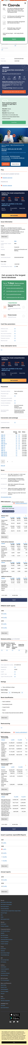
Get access (14, 215)
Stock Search (3, 924)
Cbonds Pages (4, 912)
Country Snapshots (5, 969)
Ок (14, 1042)
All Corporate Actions (5, 931)
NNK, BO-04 (4, 455)
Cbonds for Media (4, 991)
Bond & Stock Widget (5, 952)
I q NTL (4, 842)
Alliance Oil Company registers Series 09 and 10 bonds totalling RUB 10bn (17, 489)
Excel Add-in (3, 948)
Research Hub (4, 987)
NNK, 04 (3, 442)
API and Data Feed (5, 959)
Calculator (3, 1005)
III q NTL (5, 856)
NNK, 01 (3, 448)
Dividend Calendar (4, 926)
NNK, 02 (3, 450)
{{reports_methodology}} (21, 503)
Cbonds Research (4, 989)
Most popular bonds (5, 919)
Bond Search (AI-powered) (6, 904)
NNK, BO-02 (4, 452)
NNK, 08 (3, 438)
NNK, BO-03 (4, 454)
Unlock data (6, 164)
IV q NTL (5, 617)
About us (3, 998)
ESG (1, 915)
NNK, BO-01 (4, 443)
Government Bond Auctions (6, 939)
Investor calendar (4, 943)
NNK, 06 (3, 440)
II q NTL (5, 613)
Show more (4, 236)
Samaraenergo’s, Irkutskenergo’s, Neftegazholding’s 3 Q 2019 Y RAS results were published (16, 480)
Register (14, 39)
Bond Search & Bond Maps (6, 902)
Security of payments (5, 1000)
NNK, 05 (3, 445)
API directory (3, 962)
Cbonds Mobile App (5, 955)
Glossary (2, 993)
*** (15, 45)
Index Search (3, 966)
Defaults (2, 933)
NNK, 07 (3, 436)
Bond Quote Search (5, 906)
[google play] (15, 1018)
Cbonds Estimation (5, 908)
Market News (3, 985)
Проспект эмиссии (7, 185)
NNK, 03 (3, 447)
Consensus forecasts (5, 973)
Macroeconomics (4, 975)
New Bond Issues (4, 935)
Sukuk (2, 917)
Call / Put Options (4, 937)
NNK (15, 241)
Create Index (3, 971)
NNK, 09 (3, 435)
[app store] (15, 1014)
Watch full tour (15, 164)
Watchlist (3, 950)
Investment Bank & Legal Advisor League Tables (11, 910)
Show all (3, 465)
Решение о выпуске (7, 177)
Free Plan (14, 122)
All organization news (6, 497)
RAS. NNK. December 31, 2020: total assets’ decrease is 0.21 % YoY (16, 475)
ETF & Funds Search (5, 980)
